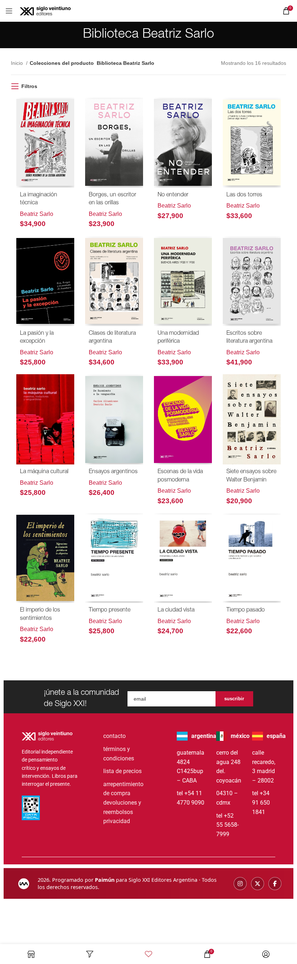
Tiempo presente (109, 610)
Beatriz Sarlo (36, 214)
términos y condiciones (118, 754)
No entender (173, 195)
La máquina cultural (44, 472)
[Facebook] (274, 883)
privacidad (116, 821)
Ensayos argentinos (113, 472)
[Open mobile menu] (9, 11)
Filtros (29, 86)
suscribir (234, 698)
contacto (114, 736)
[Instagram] (240, 883)
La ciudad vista (176, 610)
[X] (257, 883)
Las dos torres (244, 195)
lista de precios (122, 771)
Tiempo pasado (245, 610)
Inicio (17, 63)
